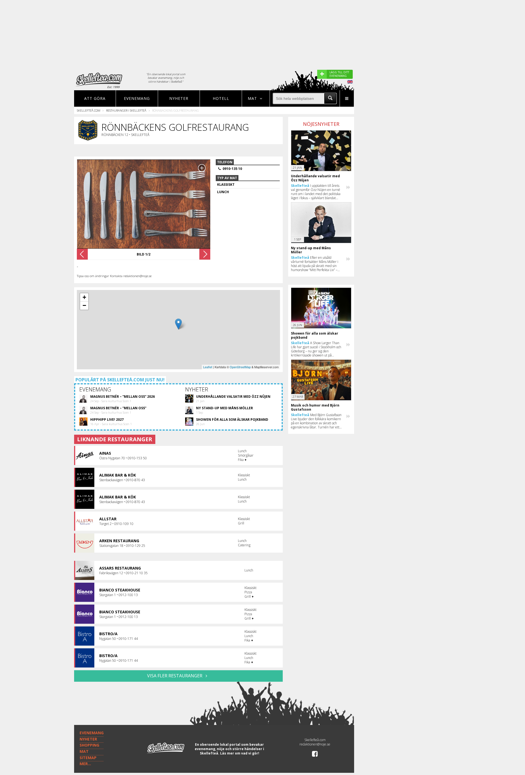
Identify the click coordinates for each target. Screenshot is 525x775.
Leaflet (207, 367)
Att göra (95, 98)
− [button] (84, 305)
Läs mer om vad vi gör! (239, 753)
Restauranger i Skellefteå (126, 110)
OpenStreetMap (240, 367)
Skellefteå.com (88, 110)
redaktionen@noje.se (314, 744)
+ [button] (84, 297)
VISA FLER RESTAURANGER (175, 676)
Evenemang (137, 98)
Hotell (221, 98)
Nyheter (178, 98)
